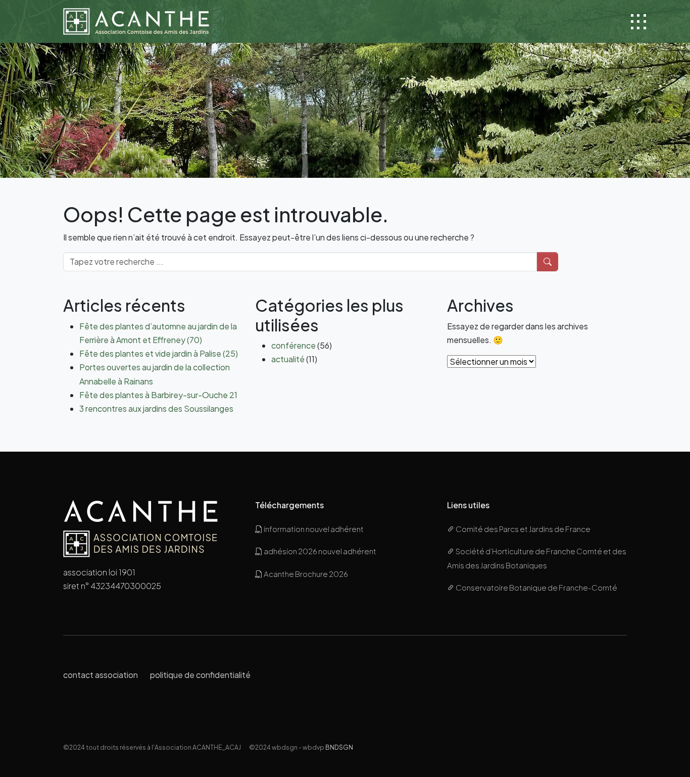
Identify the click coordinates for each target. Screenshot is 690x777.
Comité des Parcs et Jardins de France (522, 528)
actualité (288, 359)
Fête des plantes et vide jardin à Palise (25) (158, 353)
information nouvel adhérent (313, 528)
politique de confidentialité (200, 674)
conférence (293, 345)
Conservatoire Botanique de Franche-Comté (536, 587)
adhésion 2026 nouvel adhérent (319, 551)
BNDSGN (339, 747)
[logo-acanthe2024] (136, 21)
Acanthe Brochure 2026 (305, 573)
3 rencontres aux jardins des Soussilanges (156, 408)
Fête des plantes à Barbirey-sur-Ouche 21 (158, 395)
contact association (100, 674)
